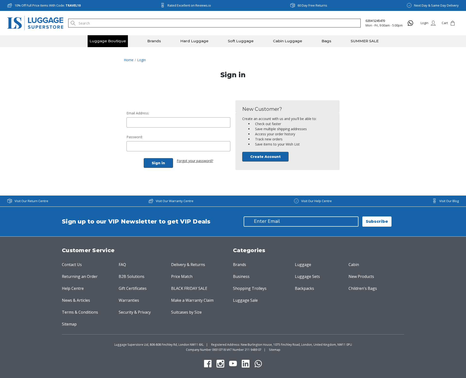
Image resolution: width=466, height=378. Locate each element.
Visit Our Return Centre (31, 201)
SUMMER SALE (365, 41)
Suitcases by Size (186, 312)
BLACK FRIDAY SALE (189, 288)
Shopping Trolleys (249, 288)
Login (424, 23)
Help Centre (73, 288)
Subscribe (377, 221)
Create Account (265, 157)
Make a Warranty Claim (192, 300)
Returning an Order (80, 276)
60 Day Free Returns (312, 5)
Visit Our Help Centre (316, 201)
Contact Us (72, 264)
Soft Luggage (241, 41)
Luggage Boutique (108, 41)
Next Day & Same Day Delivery (436, 5)
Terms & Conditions (80, 312)
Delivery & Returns (188, 264)
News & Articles (76, 300)
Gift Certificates (133, 288)
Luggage (303, 264)
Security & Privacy (135, 312)
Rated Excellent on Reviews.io (189, 5)
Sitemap (69, 324)
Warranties (129, 300)
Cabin (354, 264)
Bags (326, 41)
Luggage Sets (307, 276)
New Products (361, 276)
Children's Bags (363, 288)
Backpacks (304, 288)
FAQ (122, 264)
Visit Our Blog (449, 201)
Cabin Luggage (287, 41)
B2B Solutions (131, 276)
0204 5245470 (375, 20)
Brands (154, 41)
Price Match (181, 276)
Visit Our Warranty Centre (174, 201)
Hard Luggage (194, 41)
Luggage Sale (245, 300)
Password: (134, 137)
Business (241, 276)
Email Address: (137, 113)
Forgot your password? (195, 160)
